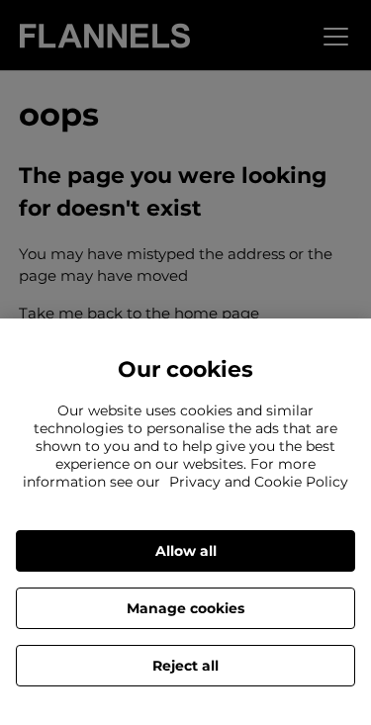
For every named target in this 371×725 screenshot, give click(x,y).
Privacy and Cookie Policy (258, 482)
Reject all (185, 666)
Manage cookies (185, 608)
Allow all (186, 551)
